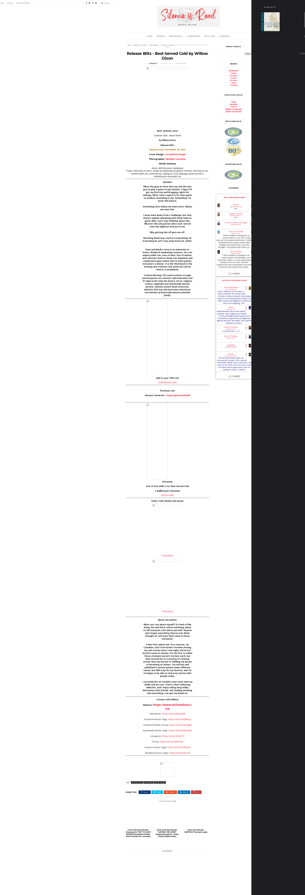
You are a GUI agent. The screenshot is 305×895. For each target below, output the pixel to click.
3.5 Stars (233, 80)
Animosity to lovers (140, 45)
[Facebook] (86, 3)
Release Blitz (175, 36)
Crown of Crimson (231, 327)
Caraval (231, 354)
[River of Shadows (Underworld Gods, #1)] (250, 336)
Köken (231, 307)
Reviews (10, 3)
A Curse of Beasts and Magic (236, 222)
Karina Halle (231, 329)
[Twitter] (89, 3)
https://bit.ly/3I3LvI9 (179, 752)
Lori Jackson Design (175, 154)
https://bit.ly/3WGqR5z (180, 730)
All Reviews (233, 71)
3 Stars (233, 83)
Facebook (233, 104)
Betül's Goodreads (233, 111)
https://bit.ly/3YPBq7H (178, 747)
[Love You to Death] (218, 232)
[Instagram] (92, 3)
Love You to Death (236, 231)
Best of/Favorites (23, 3)
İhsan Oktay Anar (232, 289)
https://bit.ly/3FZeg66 (180, 724)
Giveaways (225, 36)
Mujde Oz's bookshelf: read (234, 280)
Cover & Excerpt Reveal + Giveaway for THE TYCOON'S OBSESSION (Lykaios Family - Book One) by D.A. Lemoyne (138, 833)
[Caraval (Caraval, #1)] (250, 354)
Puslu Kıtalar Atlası (231, 287)
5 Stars (233, 73)
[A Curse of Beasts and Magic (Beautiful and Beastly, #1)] (218, 223)
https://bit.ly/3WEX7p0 (171, 741)
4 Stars (233, 78)
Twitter (233, 107)
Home (2, 3)
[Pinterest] (96, 3)
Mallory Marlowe (236, 215)
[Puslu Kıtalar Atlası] (250, 288)
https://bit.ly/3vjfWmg (179, 719)
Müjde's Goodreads (233, 109)
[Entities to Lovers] (218, 214)
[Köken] (250, 308)
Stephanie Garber (232, 347)
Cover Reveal (193, 36)
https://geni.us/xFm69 (178, 395)
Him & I (236, 205)
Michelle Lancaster (168, 45)
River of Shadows (231, 336)
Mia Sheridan (237, 253)
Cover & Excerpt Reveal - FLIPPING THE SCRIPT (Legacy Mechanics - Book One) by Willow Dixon (167, 833)
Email (233, 102)
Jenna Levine (236, 233)
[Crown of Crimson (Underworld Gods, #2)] (250, 327)
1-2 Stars (233, 85)
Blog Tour (210, 36)
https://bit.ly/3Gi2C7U (173, 736)
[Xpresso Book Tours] (270, 21)
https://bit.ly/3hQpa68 (173, 713)
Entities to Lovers (236, 213)
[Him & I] (218, 205)
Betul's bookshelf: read (234, 197)
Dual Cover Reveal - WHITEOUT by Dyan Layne (195, 831)
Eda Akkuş (232, 309)
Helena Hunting (236, 206)
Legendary (231, 345)
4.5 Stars (233, 75)
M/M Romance (154, 45)
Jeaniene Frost (237, 224)
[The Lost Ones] (218, 252)
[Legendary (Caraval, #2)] (250, 345)
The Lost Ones (236, 251)
